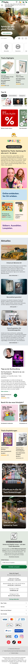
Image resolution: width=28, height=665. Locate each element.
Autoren (4, 95)
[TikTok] (14, 642)
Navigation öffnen (2, 5)
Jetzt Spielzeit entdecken (14, 147)
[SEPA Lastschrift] (21, 619)
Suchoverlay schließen (9, 5)
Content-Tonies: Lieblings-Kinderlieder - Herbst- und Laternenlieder (21, 210)
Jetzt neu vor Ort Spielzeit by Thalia (14, 513)
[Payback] (18, 631)
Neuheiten (18, 47)
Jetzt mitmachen (13, 275)
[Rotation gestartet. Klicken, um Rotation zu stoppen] (19, 38)
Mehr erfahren (4, 391)
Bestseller (6, 47)
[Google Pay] (9, 625)
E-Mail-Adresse (5, 560)
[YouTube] (19, 642)
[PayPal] (8, 631)
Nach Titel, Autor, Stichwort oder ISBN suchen (15, 4)
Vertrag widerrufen (14, 599)
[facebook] (16, 637)
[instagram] (21, 637)
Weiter (26, 38)
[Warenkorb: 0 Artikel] (25, 2)
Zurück (22, 38)
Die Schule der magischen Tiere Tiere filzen (7, 210)
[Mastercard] (11, 619)
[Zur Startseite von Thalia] (8, 2)
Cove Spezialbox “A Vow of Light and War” (8, 73)
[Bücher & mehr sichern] (9, 120)
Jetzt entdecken (14, 24)
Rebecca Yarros (6, 102)
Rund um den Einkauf (6, 610)
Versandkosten (15, 663)
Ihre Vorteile (4, 614)
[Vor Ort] (16, 2)
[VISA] (4, 619)
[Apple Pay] (18, 625)
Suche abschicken (8, 6)
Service (2, 606)
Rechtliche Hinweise (14, 556)
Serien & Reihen (13, 95)
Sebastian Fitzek (18, 102)
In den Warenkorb (15, 395)
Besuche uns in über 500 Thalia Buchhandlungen (14, 480)
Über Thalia (3, 603)
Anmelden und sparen (14, 567)
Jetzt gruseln (13, 306)
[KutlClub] (8, 637)
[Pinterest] (8, 642)
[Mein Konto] (19, 2)
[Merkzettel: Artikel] (22, 2)
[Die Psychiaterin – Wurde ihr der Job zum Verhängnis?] (14, 366)
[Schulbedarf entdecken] (9, 415)
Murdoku (8, 445)
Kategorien (22, 95)
